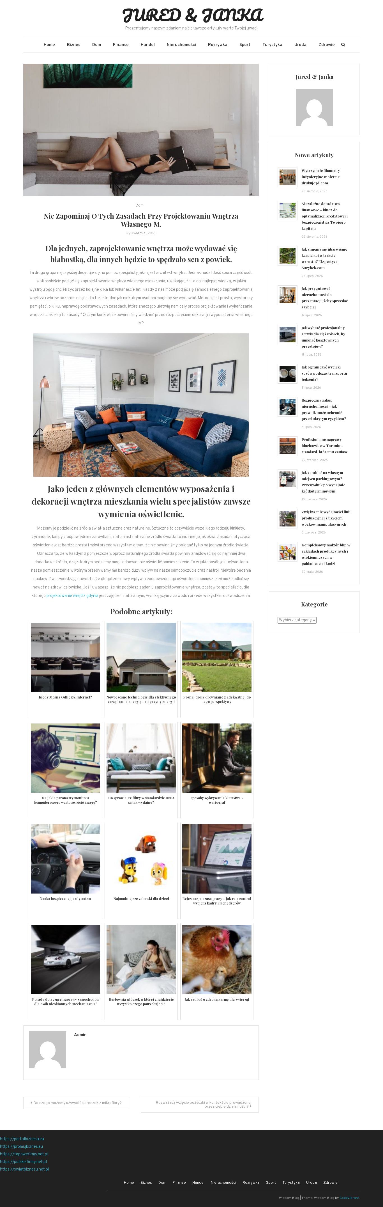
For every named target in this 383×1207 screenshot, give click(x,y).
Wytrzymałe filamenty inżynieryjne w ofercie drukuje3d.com (321, 176)
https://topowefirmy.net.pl (24, 1154)
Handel (148, 45)
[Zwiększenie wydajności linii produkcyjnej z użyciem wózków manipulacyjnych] (287, 519)
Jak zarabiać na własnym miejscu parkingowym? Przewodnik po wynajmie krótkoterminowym (323, 481)
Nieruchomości (181, 45)
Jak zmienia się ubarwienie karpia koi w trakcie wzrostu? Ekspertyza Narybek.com (324, 258)
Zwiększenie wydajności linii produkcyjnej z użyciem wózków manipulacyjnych (326, 517)
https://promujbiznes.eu (21, 1146)
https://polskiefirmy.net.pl (23, 1162)
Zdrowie (327, 45)
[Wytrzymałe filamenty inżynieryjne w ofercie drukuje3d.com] (287, 177)
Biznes (73, 45)
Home (49, 45)
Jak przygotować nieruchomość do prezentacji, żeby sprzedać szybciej (325, 297)
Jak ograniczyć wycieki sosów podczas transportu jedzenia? (324, 373)
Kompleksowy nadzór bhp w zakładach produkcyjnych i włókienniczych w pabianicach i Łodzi (326, 554)
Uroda (300, 45)
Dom (96, 45)
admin (80, 1035)
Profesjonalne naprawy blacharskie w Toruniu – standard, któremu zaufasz (325, 445)
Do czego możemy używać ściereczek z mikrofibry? (77, 1103)
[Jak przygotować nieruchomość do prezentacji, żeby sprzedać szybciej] (287, 295)
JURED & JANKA (192, 15)
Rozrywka (217, 45)
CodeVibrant (349, 1198)
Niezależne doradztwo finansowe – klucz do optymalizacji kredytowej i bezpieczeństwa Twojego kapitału (325, 216)
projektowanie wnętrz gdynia (72, 596)
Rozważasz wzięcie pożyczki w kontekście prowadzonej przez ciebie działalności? (204, 1104)
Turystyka (272, 45)
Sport (244, 45)
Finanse (121, 45)
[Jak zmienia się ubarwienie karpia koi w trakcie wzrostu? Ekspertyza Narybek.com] (287, 256)
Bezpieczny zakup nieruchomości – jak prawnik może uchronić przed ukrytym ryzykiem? (324, 409)
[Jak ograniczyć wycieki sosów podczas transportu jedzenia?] (287, 374)
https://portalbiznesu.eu (22, 1139)
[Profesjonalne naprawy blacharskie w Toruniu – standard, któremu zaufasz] (287, 446)
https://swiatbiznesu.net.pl (24, 1169)
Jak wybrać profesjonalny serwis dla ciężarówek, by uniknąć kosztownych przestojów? (323, 337)
